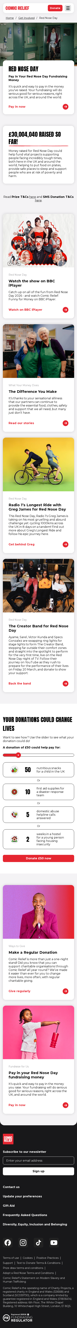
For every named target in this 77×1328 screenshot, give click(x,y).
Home (10, 18)
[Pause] (6, 28)
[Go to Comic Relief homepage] (17, 8)
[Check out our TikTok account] (38, 1242)
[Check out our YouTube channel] (54, 1242)
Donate (56, 8)
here (32, 197)
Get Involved (26, 18)
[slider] (18, 755)
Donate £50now (38, 858)
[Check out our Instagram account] (23, 1242)
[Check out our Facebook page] (8, 1242)
